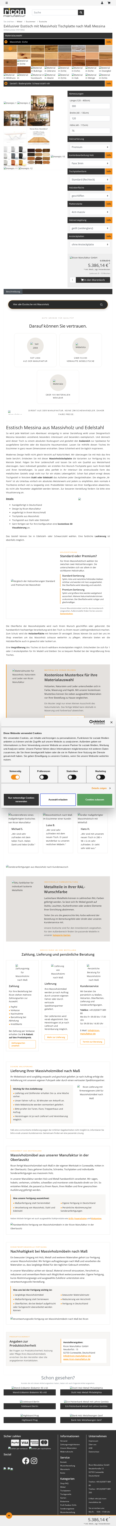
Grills (70, 1218)
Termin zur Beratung (92, 1041)
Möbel (63, 1487)
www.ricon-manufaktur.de (76, 1359)
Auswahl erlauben (58, 799)
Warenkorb (65, 1469)
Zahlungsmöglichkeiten (70, 1444)
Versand (63, 1441)
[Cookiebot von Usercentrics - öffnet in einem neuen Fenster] (91, 722)
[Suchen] (81, 12)
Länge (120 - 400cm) (80, 100)
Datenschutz (94, 1451)
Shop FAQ (64, 1483)
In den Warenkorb (94, 280)
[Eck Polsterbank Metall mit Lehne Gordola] (86, 1401)
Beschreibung (13, 291)
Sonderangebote (67, 1508)
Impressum (93, 1441)
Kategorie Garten (61, 935)
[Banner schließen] (111, 722)
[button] (58, 42)
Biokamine (96, 1218)
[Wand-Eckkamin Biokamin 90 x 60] (30, 1387)
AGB (90, 1448)
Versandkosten (104, 269)
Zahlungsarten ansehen (18, 1044)
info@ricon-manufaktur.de (77, 1356)
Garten (63, 1498)
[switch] (43, 777)
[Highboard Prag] (30, 1415)
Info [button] (109, 155)
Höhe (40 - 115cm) (79, 125)
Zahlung (14, 986)
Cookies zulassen (94, 799)
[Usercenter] (102, 3)
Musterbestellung (67, 1465)
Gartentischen (66, 613)
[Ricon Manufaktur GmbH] (83, 257)
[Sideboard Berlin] (29, 1401)
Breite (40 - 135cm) (79, 112)
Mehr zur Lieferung (56, 1037)
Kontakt (63, 1462)
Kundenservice (89, 986)
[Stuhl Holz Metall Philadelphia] (86, 1387)
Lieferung (50, 983)
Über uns (92, 1444)
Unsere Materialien (68, 1448)
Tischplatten (65, 1490)
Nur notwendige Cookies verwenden (21, 800)
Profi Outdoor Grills (68, 1505)
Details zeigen (99, 788)
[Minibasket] (109, 3)
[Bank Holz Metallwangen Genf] (86, 1415)
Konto (62, 1473)
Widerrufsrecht (66, 1451)
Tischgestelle (65, 1494)
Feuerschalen (80, 1218)
